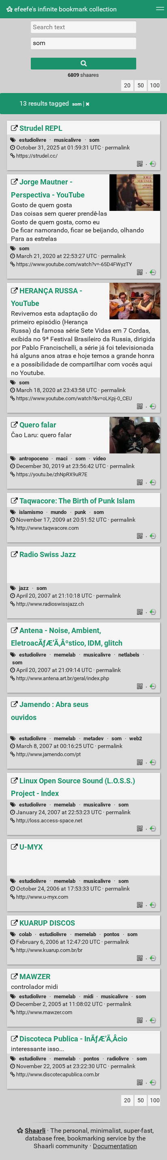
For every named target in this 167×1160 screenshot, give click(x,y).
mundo (58, 512)
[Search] (83, 63)
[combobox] (83, 43)
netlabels (128, 655)
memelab (64, 655)
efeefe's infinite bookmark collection (65, 9)
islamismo (31, 512)
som (76, 104)
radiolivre (118, 1059)
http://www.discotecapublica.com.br (57, 1074)
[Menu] (160, 11)
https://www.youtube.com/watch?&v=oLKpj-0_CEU (73, 398)
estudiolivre (32, 140)
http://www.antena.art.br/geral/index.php (62, 678)
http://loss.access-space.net (48, 820)
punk (80, 512)
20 (127, 85)
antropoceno (33, 458)
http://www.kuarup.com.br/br (48, 950)
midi (88, 996)
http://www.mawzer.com (43, 1012)
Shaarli (35, 1130)
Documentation (115, 1146)
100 (155, 85)
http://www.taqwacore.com (47, 528)
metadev (94, 738)
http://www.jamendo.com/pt (48, 754)
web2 (135, 738)
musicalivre (67, 140)
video (99, 458)
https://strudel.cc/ (36, 156)
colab (25, 934)
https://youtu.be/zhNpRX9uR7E (51, 474)
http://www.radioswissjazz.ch (49, 604)
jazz (24, 588)
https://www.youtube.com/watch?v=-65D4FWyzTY (73, 264)
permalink (72, 147)
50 (140, 85)
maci (61, 458)
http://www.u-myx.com (41, 897)
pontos (112, 934)
